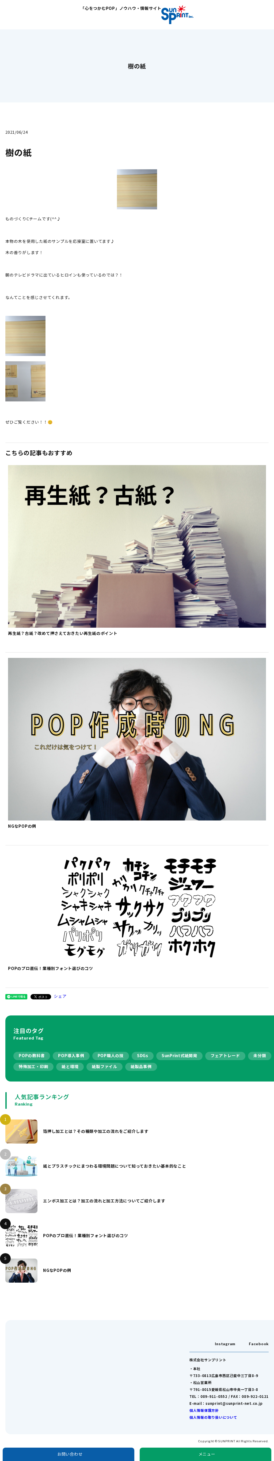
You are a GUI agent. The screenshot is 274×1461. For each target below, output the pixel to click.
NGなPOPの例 (57, 1270)
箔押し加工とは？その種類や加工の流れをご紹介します (96, 1131)
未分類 (259, 1055)
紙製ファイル (104, 1066)
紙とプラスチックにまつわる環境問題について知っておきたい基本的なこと (114, 1166)
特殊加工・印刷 (33, 1066)
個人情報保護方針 (204, 1410)
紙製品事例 (141, 1066)
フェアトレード (225, 1055)
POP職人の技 (111, 1055)
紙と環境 (70, 1066)
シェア (60, 996)
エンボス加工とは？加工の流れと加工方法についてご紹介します (104, 1200)
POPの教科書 (32, 1055)
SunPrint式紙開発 (179, 1055)
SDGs (142, 1055)
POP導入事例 (71, 1055)
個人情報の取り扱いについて (213, 1417)
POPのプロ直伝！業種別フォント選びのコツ (85, 1235)
